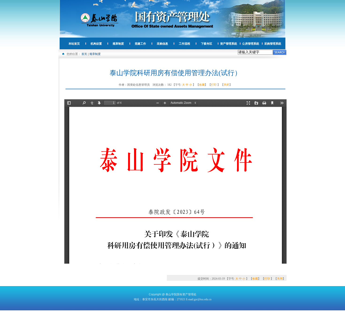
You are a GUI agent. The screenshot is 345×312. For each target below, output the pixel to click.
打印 (214, 84)
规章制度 (95, 54)
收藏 (202, 84)
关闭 (226, 84)
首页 (84, 54)
